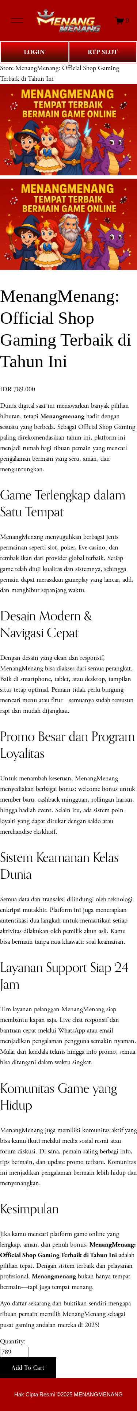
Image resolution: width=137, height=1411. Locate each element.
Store (7, 68)
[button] (28, 1367)
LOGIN (34, 52)
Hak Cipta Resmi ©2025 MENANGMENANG (68, 1394)
